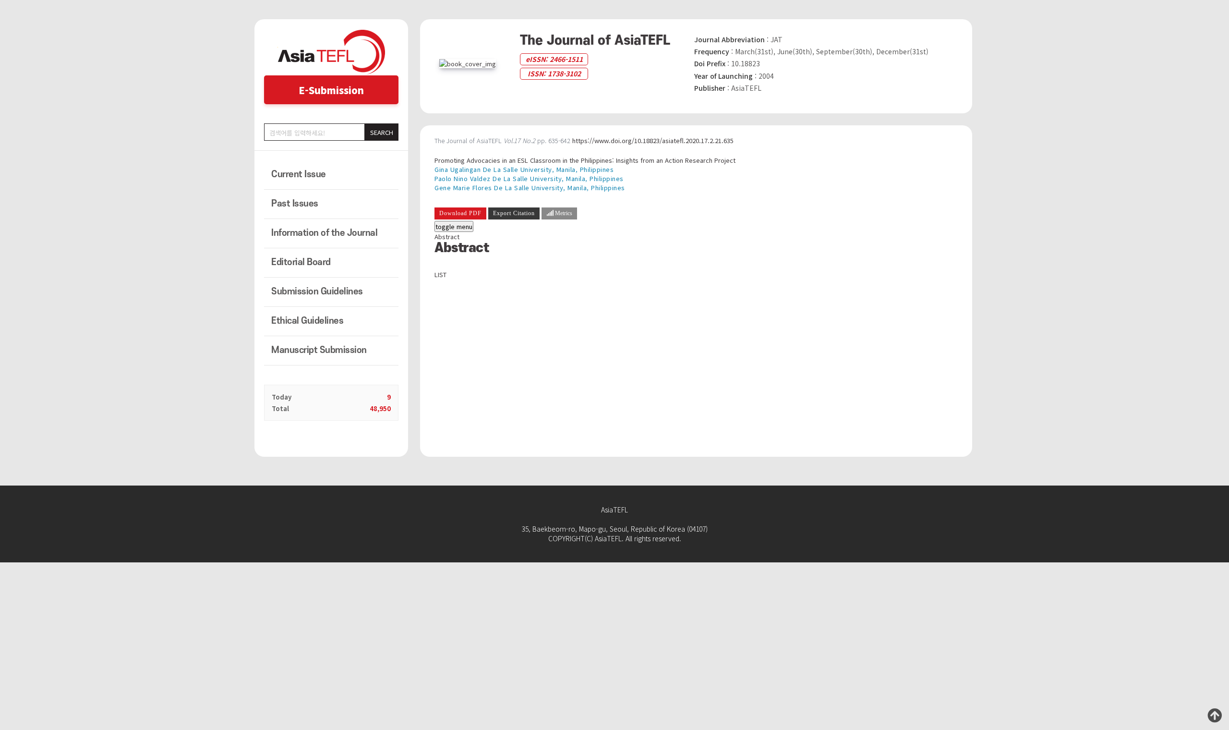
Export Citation (514, 213)
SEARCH (381, 132)
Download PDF (460, 213)
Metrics (563, 213)
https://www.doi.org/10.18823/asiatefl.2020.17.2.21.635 (653, 140)
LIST (440, 274)
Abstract (446, 236)
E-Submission (331, 90)
